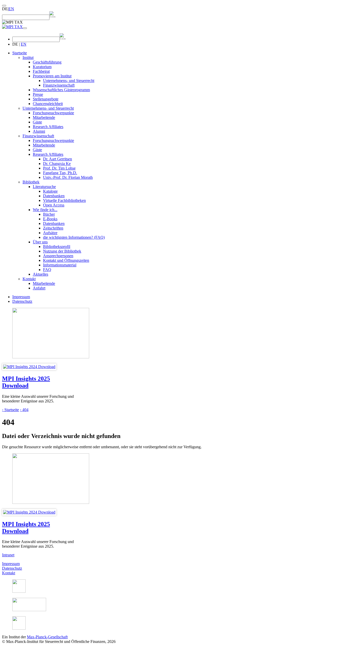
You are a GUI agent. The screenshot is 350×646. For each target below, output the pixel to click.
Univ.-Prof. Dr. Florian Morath (68, 177)
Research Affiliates (48, 126)
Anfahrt (39, 288)
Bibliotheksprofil (56, 246)
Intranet (8, 555)
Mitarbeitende (44, 117)
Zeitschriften (53, 228)
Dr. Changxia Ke (57, 163)
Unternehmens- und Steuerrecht (68, 80)
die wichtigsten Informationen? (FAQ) (74, 237)
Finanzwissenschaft (59, 85)
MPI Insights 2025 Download (26, 382)
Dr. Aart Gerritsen (57, 159)
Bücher (49, 214)
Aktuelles (40, 274)
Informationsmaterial (59, 265)
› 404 (24, 410)
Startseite (19, 53)
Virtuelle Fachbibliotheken (64, 200)
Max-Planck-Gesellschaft (47, 637)
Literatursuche (44, 186)
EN (11, 9)
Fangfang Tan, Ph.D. (60, 173)
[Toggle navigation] (25, 28)
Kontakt (29, 279)
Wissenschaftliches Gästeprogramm (61, 90)
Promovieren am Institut (52, 76)
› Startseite (10, 410)
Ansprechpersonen (58, 256)
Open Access (53, 205)
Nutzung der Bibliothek (62, 251)
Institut (28, 57)
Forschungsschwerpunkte (53, 113)
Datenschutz (22, 301)
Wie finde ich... (45, 209)
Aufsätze (50, 233)
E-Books (50, 219)
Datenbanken (54, 196)
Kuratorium (42, 67)
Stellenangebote (45, 99)
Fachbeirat (41, 71)
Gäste (37, 122)
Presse (38, 94)
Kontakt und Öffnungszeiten (66, 260)
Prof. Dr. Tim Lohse (59, 168)
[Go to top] (4, 5)
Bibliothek (31, 182)
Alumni (39, 131)
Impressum (21, 297)
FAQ (47, 269)
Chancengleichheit (48, 103)
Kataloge (50, 191)
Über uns (40, 242)
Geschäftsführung (47, 62)
